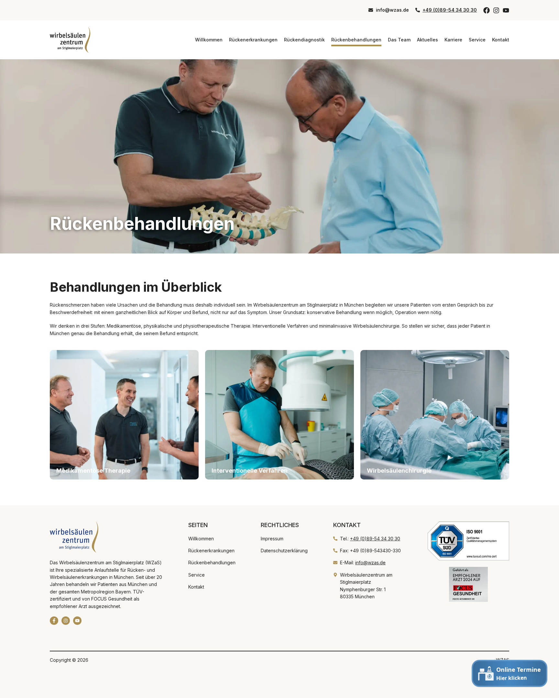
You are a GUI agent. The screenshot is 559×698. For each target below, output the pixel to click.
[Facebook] (486, 10)
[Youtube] (506, 10)
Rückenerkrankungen (253, 39)
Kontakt (500, 39)
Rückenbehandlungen (356, 39)
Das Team (399, 39)
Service (477, 39)
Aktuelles (427, 39)
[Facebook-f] (54, 620)
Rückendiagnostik (304, 39)
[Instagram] (496, 10)
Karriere (453, 39)
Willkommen (209, 39)
